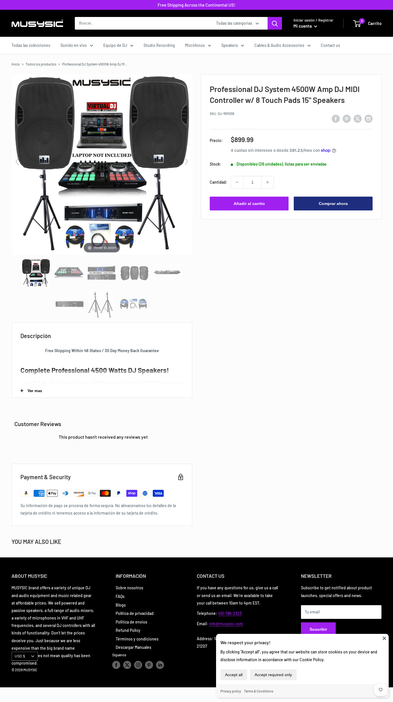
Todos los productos (41, 64)
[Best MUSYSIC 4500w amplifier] (102, 273)
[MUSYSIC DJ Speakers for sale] (135, 273)
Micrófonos (195, 45)
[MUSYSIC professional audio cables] (134, 304)
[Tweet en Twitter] (358, 118)
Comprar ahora (333, 203)
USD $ (20, 656)
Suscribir (318, 629)
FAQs (120, 596)
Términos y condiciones (137, 638)
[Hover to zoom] (102, 163)
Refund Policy (128, 630)
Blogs (121, 605)
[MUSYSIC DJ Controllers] (167, 273)
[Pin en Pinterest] (347, 118)
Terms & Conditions (258, 691)
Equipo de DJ (115, 45)
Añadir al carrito (249, 203)
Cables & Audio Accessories (279, 45)
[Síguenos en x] (127, 665)
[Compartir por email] (369, 118)
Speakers (229, 45)
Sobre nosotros (129, 587)
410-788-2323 (230, 613)
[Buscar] (275, 23)
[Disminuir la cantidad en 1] (237, 182)
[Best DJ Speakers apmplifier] (70, 304)
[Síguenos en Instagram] (138, 665)
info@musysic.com (226, 623)
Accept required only (273, 674)
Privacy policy (230, 691)
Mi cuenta (303, 25)
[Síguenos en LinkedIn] (160, 665)
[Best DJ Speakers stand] (102, 304)
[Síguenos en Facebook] (116, 665)
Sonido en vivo (73, 45)
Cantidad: (218, 182)
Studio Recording (159, 45)
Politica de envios (131, 621)
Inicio (16, 64)
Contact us (330, 45)
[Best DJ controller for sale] (69, 273)
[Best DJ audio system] (36, 273)
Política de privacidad (135, 613)
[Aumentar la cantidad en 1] (268, 182)
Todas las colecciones (31, 45)
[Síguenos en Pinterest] (149, 665)
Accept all (234, 674)
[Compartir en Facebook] (336, 118)
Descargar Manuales (133, 647)
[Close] (384, 638)
